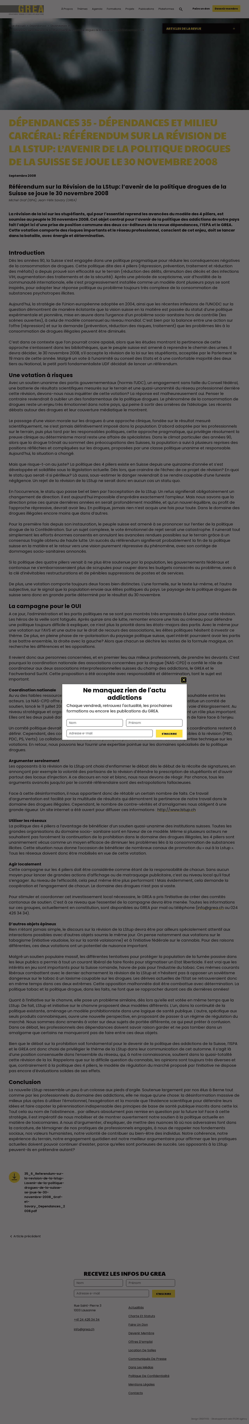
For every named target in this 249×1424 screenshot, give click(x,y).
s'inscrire (169, 734)
